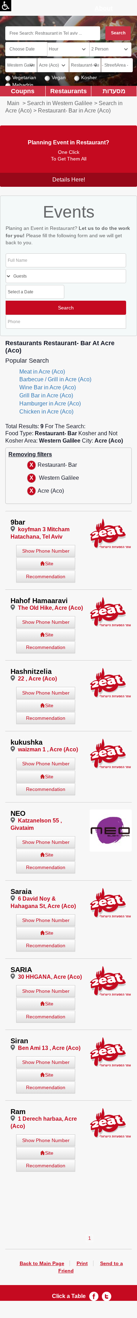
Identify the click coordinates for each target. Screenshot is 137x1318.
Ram (18, 1111)
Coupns (22, 91)
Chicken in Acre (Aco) (46, 412)
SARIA (21, 970)
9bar (18, 522)
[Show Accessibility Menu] (5, 5)
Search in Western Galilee (59, 103)
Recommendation (45, 576)
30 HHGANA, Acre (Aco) (50, 977)
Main (13, 103)
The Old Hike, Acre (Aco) (50, 608)
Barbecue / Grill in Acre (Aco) (55, 379)
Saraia (21, 891)
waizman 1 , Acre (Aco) (48, 749)
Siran (19, 1041)
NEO (18, 813)
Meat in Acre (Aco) (42, 372)
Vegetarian (24, 77)
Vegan (59, 77)
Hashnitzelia (31, 671)
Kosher (89, 77)
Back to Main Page (42, 1263)
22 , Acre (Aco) (37, 679)
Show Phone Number (46, 551)
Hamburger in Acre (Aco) (50, 404)
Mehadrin (22, 85)
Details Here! (68, 180)
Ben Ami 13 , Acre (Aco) (49, 1048)
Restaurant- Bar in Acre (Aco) (74, 111)
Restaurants (68, 91)
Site (49, 563)
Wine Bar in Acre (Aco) (47, 387)
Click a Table (69, 1296)
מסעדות (114, 91)
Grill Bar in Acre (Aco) (46, 395)
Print (82, 1263)
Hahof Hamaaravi (39, 601)
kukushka (27, 742)
